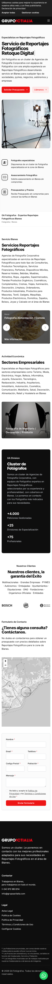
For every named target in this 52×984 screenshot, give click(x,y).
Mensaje (10, 775)
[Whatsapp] (44, 976)
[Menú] (48, 20)
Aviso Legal (7, 911)
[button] (45, 327)
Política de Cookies (11, 915)
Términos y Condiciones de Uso (17, 924)
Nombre (10, 739)
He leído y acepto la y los (27, 793)
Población (33, 763)
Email (9, 751)
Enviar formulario (26, 803)
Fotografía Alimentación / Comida (24, 317)
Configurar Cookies (11, 929)
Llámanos (39, 89)
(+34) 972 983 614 (11, 889)
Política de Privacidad (12, 920)
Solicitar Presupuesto (14, 89)
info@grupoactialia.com (13, 893)
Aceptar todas (8, 12)
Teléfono (32, 751)
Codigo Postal (13, 763)
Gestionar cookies (30, 12)
